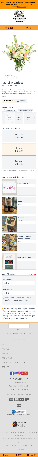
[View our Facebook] (12, 374)
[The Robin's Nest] (19, 22)
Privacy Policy (10, 446)
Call (7, 455)
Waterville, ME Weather (10, 439)
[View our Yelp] (26, 374)
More (4, 96)
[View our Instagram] (19, 374)
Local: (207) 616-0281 (19, 389)
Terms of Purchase (24, 446)
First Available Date (26, 110)
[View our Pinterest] (22, 374)
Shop (11, 27)
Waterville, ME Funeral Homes (12, 432)
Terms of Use (19, 449)
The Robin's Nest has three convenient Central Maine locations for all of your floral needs (19, 4)
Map (19, 455)
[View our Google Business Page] (15, 374)
